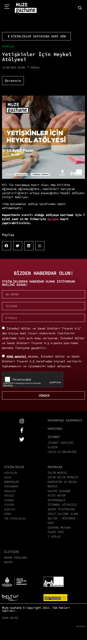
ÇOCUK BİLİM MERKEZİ (63, 477)
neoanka (80, 626)
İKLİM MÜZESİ (57, 473)
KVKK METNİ (10, 618)
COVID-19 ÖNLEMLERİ (62, 452)
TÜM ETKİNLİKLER (14, 518)
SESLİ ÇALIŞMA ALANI (63, 514)
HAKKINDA (55, 428)
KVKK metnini (17, 356)
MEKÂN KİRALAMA (15, 557)
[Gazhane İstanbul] (25, 8)
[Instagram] (21, 421)
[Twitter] (21, 439)
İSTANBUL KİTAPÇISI (62, 504)
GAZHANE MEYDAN (59, 527)
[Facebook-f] (21, 430)
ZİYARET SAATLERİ (60, 443)
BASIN (8, 562)
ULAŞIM (52, 447)
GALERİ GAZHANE (59, 491)
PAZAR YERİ (56, 532)
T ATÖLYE (54, 537)
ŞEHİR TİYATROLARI (61, 509)
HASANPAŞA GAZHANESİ (65, 420)
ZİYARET (54, 437)
